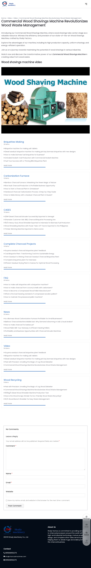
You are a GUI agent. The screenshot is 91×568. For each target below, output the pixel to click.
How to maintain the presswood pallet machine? (24, 297)
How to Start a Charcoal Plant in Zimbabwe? (22, 189)
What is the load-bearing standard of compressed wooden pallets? (31, 294)
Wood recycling (13, 379)
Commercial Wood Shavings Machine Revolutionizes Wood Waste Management (36, 365)
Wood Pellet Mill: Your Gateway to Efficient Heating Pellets (27, 328)
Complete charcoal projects (20, 243)
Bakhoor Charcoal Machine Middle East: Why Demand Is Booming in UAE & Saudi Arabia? (39, 322)
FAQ (6, 277)
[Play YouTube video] (45, 100)
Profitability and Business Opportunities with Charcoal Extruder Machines (33, 331)
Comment (11, 446)
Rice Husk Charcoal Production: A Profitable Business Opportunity (30, 186)
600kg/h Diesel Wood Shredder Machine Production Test (27, 393)
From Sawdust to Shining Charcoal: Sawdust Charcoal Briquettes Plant (32, 257)
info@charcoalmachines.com (15, 556)
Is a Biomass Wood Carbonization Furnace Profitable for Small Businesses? (33, 318)
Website (9, 491)
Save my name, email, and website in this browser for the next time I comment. (39, 500)
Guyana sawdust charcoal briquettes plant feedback (25, 250)
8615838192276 (11, 553)
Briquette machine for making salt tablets (21, 148)
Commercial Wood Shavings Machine (68, 54)
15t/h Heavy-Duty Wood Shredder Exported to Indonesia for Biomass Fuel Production (37, 223)
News (7, 311)
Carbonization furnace (16, 175)
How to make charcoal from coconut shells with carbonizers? (28, 288)
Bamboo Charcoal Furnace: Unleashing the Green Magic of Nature (30, 182)
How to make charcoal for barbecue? (19, 325)
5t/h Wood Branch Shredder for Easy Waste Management (27, 399)
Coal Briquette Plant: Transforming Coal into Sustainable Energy (29, 254)
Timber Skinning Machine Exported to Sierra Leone (24, 229)
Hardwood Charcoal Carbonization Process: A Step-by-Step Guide (30, 192)
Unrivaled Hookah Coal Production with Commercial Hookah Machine (31, 158)
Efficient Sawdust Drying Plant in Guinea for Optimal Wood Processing (32, 263)
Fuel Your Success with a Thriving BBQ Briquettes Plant (26, 161)
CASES (7, 209)
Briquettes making (14, 141)
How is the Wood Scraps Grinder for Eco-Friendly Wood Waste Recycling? (33, 396)
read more (8, 165)
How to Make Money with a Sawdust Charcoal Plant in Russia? (28, 195)
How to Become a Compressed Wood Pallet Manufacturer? (28, 291)
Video (10, 18)
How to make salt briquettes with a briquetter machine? (26, 284)
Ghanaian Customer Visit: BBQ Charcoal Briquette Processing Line (30, 220)
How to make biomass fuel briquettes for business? (25, 155)
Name (9, 473)
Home (3, 18)
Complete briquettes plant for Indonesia (20, 260)
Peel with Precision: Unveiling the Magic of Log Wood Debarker (29, 362)
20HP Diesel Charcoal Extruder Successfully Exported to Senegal (29, 216)
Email (9, 482)
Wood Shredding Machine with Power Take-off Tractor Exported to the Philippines (36, 226)
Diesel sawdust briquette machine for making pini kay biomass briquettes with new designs (40, 152)
